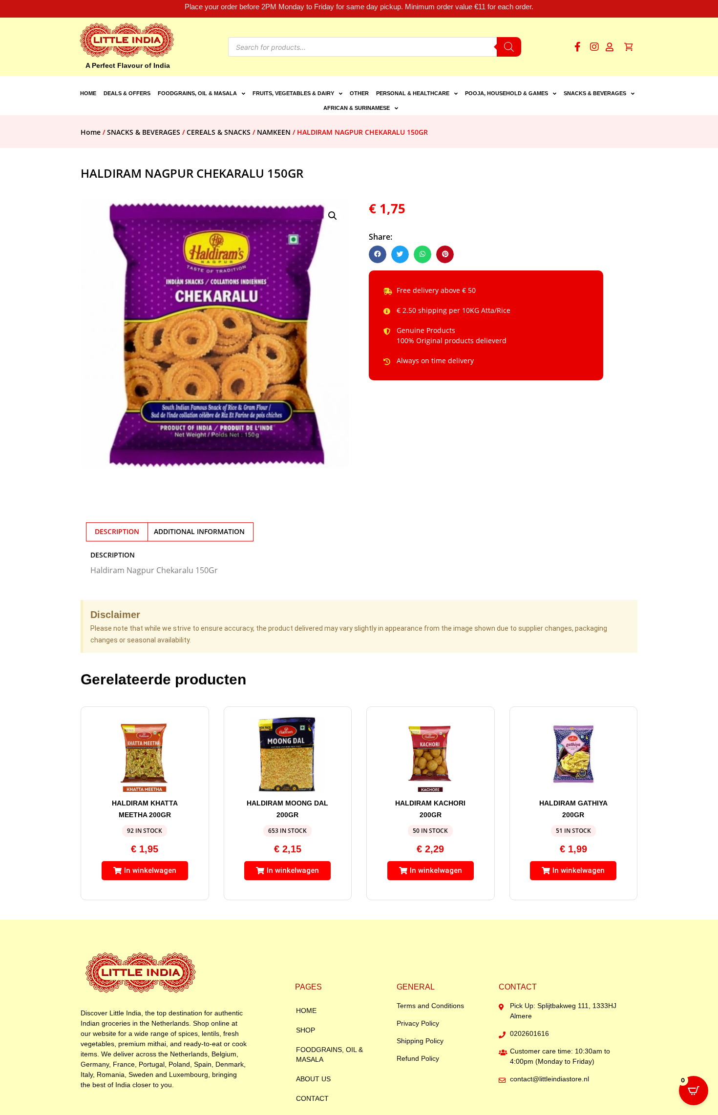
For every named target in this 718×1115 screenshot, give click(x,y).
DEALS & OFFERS (127, 93)
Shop (305, 1030)
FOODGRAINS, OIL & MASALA (197, 93)
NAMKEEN (274, 132)
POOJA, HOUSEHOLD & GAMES (506, 93)
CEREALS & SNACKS (219, 132)
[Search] (509, 47)
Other (359, 93)
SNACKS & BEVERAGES (595, 93)
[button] (332, 216)
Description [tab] (117, 531)
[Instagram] (594, 47)
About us (313, 1079)
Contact (312, 1098)
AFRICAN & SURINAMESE (356, 108)
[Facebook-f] (577, 47)
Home (88, 93)
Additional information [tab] (199, 531)
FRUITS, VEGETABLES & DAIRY (293, 93)
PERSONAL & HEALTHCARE (412, 93)
